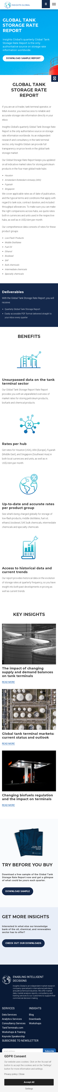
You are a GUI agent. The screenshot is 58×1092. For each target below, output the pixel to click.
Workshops (35, 1023)
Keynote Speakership (13, 1036)
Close (21, 1074)
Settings (29, 1089)
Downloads (35, 1019)
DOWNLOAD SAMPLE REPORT (23, 58)
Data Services (9, 1014)
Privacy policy (11, 1074)
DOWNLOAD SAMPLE (17, 891)
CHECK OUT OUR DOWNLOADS (23, 943)
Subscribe (49, 1051)
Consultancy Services (13, 1023)
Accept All (29, 1082)
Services (8, 1008)
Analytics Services (12, 1019)
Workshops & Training (13, 1032)
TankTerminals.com (12, 1027)
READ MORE (8, 682)
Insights (35, 1008)
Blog (31, 1014)
